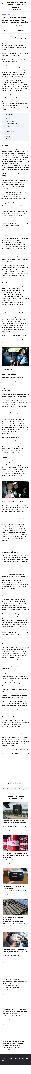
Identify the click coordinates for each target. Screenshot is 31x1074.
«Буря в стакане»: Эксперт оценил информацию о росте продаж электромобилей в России (14, 1043)
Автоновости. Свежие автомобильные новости (15, 5)
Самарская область (12, 128)
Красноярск (10, 121)
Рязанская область (12, 131)
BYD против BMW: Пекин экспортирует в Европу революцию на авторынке (15, 981)
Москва (8, 118)
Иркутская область (12, 123)
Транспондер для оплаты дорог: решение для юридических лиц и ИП (14, 822)
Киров (8, 126)
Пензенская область (12, 139)
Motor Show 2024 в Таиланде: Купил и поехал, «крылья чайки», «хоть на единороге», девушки (15, 1011)
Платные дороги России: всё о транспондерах (13, 887)
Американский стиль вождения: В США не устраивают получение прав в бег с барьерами (15, 951)
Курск (8, 136)
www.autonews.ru (24, 749)
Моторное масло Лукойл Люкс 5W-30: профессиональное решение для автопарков (15, 855)
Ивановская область (12, 134)
